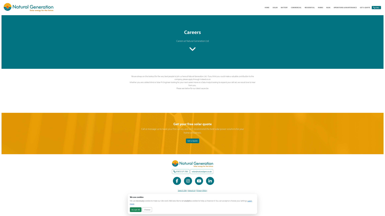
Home (267, 7)
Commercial (296, 7)
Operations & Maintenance (345, 7)
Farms (320, 7)
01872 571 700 (182, 171)
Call (377, 8)
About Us (191, 190)
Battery (284, 7)
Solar (275, 7)
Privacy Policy (202, 190)
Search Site (182, 190)
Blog (328, 7)
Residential (310, 7)
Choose (147, 209)
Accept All (135, 209)
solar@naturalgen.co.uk (202, 171)
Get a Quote (192, 141)
